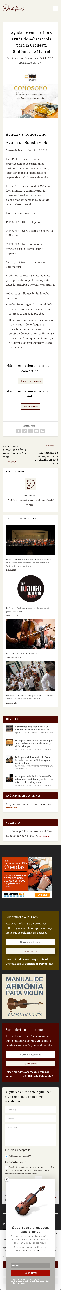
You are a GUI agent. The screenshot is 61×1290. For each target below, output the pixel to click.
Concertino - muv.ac (30, 381)
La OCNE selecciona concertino (21, 653)
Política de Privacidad (39, 964)
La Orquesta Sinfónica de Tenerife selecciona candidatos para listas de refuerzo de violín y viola (34, 779)
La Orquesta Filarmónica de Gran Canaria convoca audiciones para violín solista (32, 760)
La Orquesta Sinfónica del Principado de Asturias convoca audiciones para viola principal (34, 743)
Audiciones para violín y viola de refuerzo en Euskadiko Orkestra (32, 728)
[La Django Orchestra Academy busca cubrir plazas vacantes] (30, 588)
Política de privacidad (19, 1156)
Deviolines (31, 58)
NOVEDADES (21, 768)
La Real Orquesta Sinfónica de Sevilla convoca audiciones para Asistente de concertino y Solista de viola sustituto (29, 562)
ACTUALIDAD (34, 732)
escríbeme (44, 836)
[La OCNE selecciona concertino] (30, 634)
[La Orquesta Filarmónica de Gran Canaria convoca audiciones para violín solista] (9, 759)
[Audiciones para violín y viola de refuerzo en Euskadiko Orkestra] (9, 728)
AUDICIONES (27, 63)
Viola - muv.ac (30, 406)
